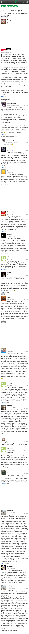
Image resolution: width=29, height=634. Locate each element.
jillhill (8, 170)
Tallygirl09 (9, 383)
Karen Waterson (11, 349)
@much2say (10, 407)
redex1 (9, 257)
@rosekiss (9, 351)
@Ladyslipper (10, 450)
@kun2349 (9, 275)
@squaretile (10, 22)
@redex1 (9, 259)
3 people (3, 96)
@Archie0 (9, 299)
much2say (9, 405)
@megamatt (9, 236)
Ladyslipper (10, 448)
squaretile (12, 20)
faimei (8, 471)
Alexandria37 (10, 566)
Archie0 (9, 297)
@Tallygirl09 (9, 385)
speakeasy (10, 148)
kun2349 (9, 273)
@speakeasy (10, 150)
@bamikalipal (10, 513)
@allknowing (10, 214)
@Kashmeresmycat (11, 105)
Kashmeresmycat (11, 103)
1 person (3, 292)
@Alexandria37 (10, 568)
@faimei (9, 473)
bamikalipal (10, 510)
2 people (3, 134)
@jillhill (8, 172)
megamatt (9, 234)
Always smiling (11, 212)
